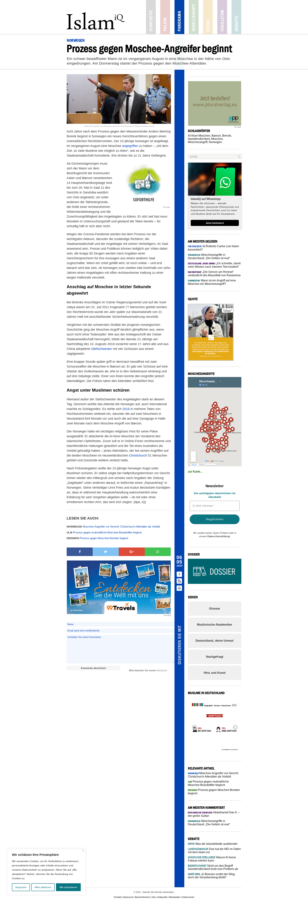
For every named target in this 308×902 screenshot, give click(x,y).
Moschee (217, 138)
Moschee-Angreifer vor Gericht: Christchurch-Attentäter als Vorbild (113, 526)
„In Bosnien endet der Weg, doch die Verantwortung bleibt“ (211, 876)
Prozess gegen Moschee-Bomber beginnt (97, 538)
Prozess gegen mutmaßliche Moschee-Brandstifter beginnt (104, 532)
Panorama (179, 17)
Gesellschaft (194, 17)
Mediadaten (175, 897)
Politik (165, 17)
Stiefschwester (101, 349)
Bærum (216, 135)
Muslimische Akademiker (214, 624)
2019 (126, 409)
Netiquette (161, 670)
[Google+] (132, 551)
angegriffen (130, 146)
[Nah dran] (83, 850)
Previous (193, 726)
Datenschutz (188, 897)
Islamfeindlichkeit (199, 138)
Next (234, 726)
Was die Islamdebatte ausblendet (212, 843)
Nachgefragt (214, 656)
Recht (208, 17)
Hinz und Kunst (215, 672)
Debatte (236, 17)
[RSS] (179, 581)
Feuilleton (222, 17)
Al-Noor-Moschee (199, 135)
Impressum (128, 897)
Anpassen (21, 887)
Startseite (151, 17)
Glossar (214, 608)
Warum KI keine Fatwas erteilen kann (212, 859)
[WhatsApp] (158, 551)
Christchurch (138, 455)
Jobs (153, 897)
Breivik (226, 135)
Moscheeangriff (197, 142)
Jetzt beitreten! (215, 222)
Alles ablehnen (43, 887)
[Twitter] (106, 551)
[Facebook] (80, 551)
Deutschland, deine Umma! (215, 640)
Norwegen (215, 142)
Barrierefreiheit (142, 897)
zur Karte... (195, 471)
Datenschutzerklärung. (218, 536)
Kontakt (117, 897)
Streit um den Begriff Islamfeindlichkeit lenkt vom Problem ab (213, 867)
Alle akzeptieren (68, 887)
